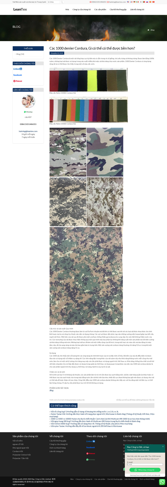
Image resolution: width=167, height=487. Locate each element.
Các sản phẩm (100, 9)
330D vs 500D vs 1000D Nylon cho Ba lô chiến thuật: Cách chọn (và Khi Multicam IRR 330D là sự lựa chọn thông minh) (100, 419)
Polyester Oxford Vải (22, 454)
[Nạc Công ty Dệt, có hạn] (20, 12)
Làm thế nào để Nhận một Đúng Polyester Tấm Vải (135, 400)
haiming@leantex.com (117, 2)
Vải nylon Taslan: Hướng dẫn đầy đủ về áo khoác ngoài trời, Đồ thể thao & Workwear (86, 426)
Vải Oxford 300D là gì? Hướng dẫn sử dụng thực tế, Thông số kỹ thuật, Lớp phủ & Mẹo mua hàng (91, 423)
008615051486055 (99, 2)
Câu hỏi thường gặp (118, 9)
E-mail (130, 462)
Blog (152, 30)
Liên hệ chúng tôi (137, 9)
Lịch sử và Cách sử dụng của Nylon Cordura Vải (67, 400)
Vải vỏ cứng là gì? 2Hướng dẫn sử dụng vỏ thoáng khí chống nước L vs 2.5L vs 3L (84, 411)
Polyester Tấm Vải (20, 458)
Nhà (67, 9)
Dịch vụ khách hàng (73, 15)
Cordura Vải (18, 451)
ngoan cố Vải (18, 444)
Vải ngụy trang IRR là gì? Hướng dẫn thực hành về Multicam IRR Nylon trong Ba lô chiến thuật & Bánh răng (95, 421)
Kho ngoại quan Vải (21, 448)
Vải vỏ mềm (18, 440)
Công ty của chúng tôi (82, 9)
